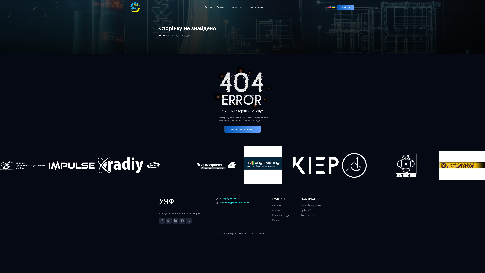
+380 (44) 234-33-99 (229, 198)
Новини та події (238, 7)
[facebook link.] (162, 221)
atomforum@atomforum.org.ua (234, 203)
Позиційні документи (311, 205)
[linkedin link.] (175, 221)
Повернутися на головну (241, 129)
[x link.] (189, 221)
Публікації (306, 210)
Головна (208, 7)
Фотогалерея (307, 215)
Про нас (221, 7)
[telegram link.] (182, 221)
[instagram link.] (169, 221)
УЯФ (241, 233)
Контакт (343, 7)
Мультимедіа (256, 7)
